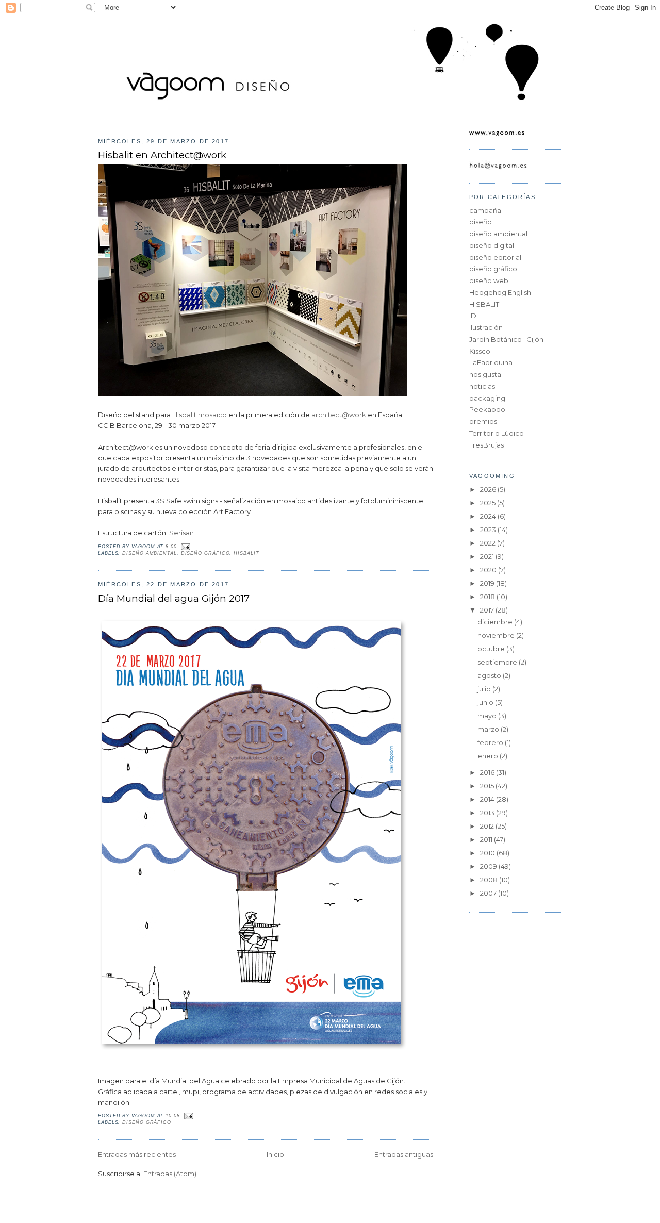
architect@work (338, 414)
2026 (489, 489)
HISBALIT (246, 553)
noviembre (496, 635)
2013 (488, 812)
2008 (489, 879)
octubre (491, 648)
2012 (488, 826)
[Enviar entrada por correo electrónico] (185, 546)
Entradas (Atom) (169, 1173)
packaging (487, 398)
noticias (482, 386)
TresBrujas (486, 445)
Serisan (181, 532)
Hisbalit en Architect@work (162, 155)
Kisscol (480, 351)
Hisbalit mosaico (199, 414)
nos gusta (485, 374)
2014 (488, 799)
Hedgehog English (500, 292)
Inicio (275, 1154)
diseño (480, 222)
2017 (488, 610)
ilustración (486, 327)
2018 (488, 596)
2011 (487, 839)
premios (483, 421)
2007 (489, 893)
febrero (491, 742)
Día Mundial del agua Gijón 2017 (174, 598)
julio (484, 689)
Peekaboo (487, 409)
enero (488, 756)
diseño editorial (495, 257)
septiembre (498, 662)
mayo (487, 716)
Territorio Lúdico (496, 433)
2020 (489, 570)
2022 (488, 543)
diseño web (488, 280)
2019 (488, 583)
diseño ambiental (149, 553)
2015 (488, 786)
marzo (489, 729)
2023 (489, 529)
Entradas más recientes (137, 1154)
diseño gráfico (205, 553)
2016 (488, 772)
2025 (488, 503)
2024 (489, 516)
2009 (489, 866)
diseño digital (491, 245)
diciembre (495, 622)
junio (486, 702)
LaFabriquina (491, 362)
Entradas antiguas (403, 1154)
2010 (488, 853)
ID (472, 315)
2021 (488, 556)
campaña (485, 210)
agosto (490, 675)
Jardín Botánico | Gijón (506, 339)
